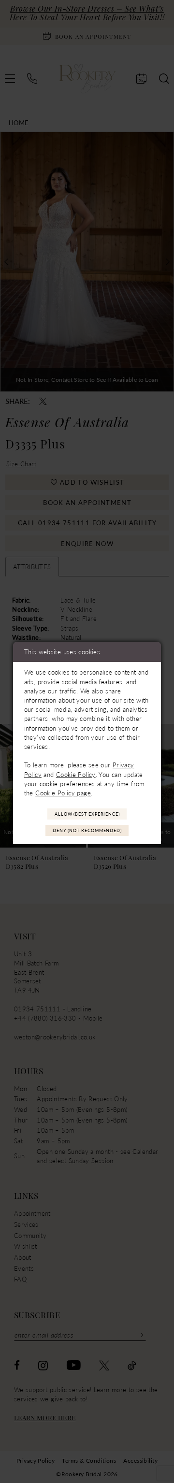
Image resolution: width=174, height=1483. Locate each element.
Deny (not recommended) (87, 830)
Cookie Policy (76, 774)
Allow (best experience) (87, 814)
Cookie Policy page (63, 792)
